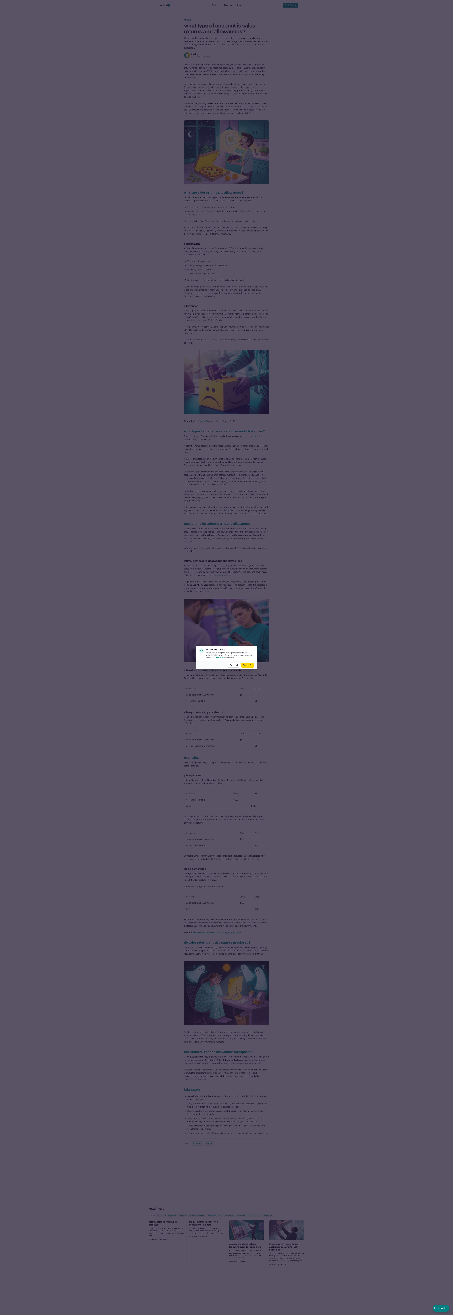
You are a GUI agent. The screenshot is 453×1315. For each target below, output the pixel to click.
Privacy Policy (218, 658)
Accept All (247, 665)
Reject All (234, 665)
